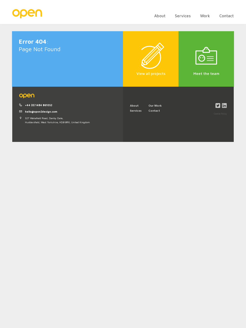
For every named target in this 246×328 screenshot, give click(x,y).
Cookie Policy (220, 113)
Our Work (155, 105)
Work (205, 15)
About (160, 15)
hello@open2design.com (41, 111)
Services (183, 15)
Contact (226, 15)
